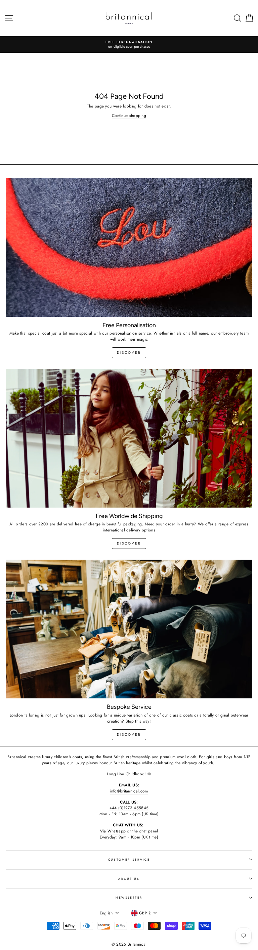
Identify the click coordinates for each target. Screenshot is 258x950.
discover (129, 352)
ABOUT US (128, 878)
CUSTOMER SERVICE (129, 859)
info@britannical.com (129, 791)
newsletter (129, 897)
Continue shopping (129, 115)
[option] (129, 44)
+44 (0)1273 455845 (129, 808)
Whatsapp (117, 831)
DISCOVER (129, 543)
